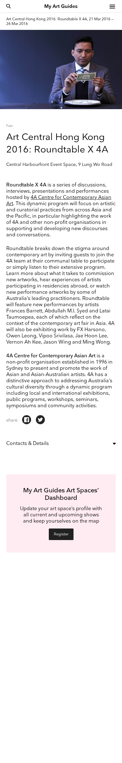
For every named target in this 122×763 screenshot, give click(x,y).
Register (61, 534)
